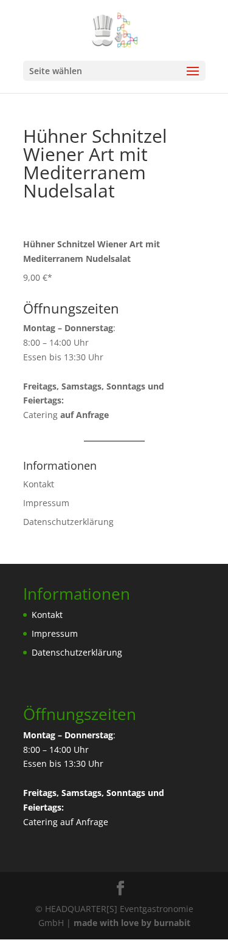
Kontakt (38, 484)
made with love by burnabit (132, 922)
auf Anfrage (84, 822)
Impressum (46, 503)
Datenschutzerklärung (68, 521)
